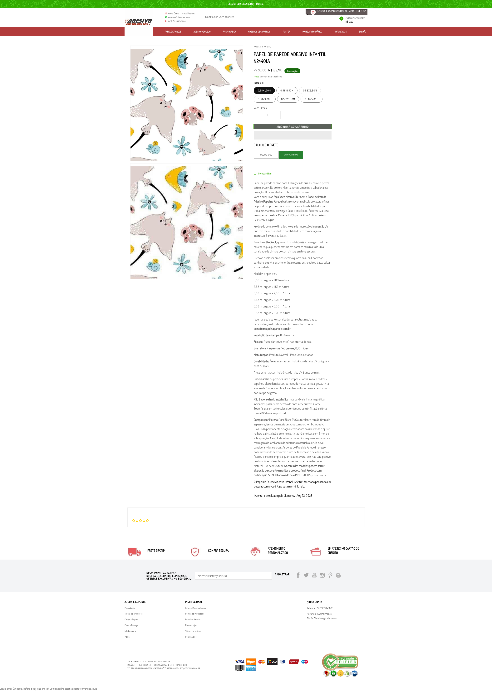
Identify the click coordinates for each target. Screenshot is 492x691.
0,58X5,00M (311, 99)
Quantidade (260, 107)
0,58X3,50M (288, 99)
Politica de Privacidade (194, 613)
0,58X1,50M (286, 90)
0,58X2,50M (310, 90)
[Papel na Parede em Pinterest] (330, 575)
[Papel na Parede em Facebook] (298, 575)
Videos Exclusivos (193, 630)
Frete (256, 76)
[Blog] (338, 575)
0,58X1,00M (264, 90)
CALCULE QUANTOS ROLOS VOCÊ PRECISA (341, 11)
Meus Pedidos (188, 13)
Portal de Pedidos (193, 619)
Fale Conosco (130, 630)
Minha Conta (173, 13)
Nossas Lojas (191, 625)
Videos (127, 636)
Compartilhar (265, 173)
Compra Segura (131, 619)
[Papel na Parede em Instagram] (322, 575)
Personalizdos (191, 636)
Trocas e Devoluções (134, 613)
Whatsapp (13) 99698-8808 (165, 668)
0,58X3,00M (265, 99)
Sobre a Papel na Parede (195, 607)
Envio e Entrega (131, 625)
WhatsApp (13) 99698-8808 (179, 17)
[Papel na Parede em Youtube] (314, 575)
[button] (293, 135)
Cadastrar (282, 574)
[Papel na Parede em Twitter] (306, 575)
